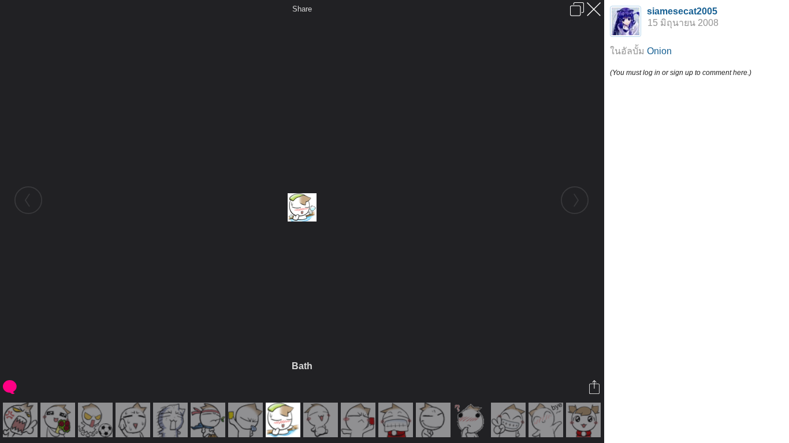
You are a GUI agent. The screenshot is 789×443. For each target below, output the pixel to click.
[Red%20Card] (359, 420)
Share (302, 9)
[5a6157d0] (172, 420)
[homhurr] (134, 420)
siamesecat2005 (682, 11)
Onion (659, 51)
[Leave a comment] (10, 387)
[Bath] (284, 420)
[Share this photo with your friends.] (595, 387)
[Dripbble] (97, 420)
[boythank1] (397, 420)
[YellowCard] (247, 420)
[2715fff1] (322, 420)
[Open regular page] (577, 9)
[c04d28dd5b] (510, 420)
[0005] (21, 420)
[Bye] (547, 420)
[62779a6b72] (59, 420)
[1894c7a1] (209, 420)
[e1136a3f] (585, 420)
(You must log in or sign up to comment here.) (680, 73)
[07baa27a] (434, 420)
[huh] (472, 420)
